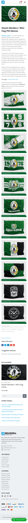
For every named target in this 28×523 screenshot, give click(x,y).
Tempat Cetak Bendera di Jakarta (10, 421)
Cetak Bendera (5, 485)
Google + (11, 345)
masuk (9, 354)
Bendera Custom (6, 35)
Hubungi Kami (5, 459)
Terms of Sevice (14, 499)
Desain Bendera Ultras (12, 79)
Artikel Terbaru (5, 466)
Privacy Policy (5, 499)
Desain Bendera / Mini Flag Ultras (10, 417)
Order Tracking (5, 465)
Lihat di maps (6, 449)
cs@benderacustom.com (9, 447)
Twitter (5, 345)
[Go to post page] (14, 372)
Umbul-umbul (4, 483)
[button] (25, 2)
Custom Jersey (5, 489)
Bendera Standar (5, 473)
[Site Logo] (4, 2)
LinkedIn (8, 345)
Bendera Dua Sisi (5, 477)
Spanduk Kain (4, 481)
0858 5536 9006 (7, 446)
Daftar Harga (4, 461)
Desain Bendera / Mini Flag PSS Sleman (12, 414)
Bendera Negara (5, 479)
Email (14, 345)
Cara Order (4, 463)
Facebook (2, 345)
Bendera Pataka (5, 475)
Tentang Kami (5, 457)
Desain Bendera (6, 338)
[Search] (25, 396)
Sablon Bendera (5, 487)
